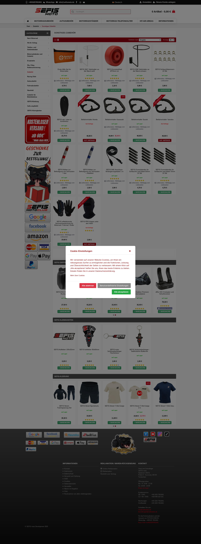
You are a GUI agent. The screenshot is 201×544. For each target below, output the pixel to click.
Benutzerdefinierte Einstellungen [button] (114, 285)
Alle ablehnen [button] (88, 285)
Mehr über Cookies (77, 275)
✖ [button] (130, 251)
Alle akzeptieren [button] (121, 292)
